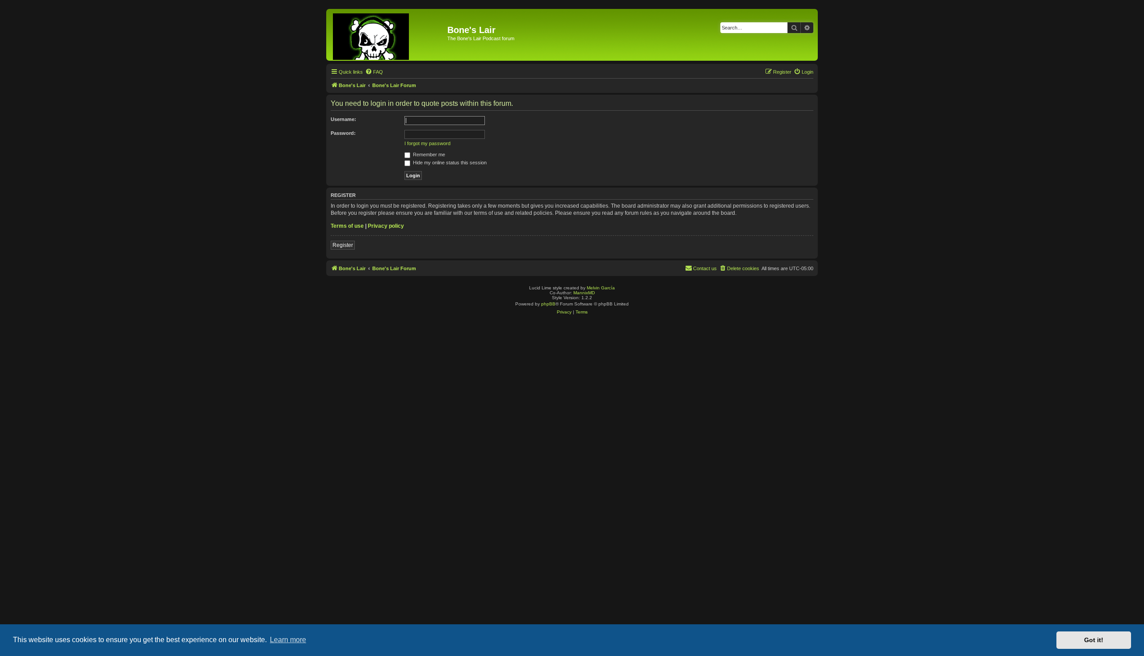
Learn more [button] (288, 639)
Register (342, 245)
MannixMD (584, 292)
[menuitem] (374, 72)
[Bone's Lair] (387, 35)
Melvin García (601, 287)
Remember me (428, 154)
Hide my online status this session (449, 162)
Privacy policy (386, 226)
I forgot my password (427, 143)
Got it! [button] (1093, 639)
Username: (343, 119)
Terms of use (347, 226)
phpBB (548, 303)
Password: (343, 133)
